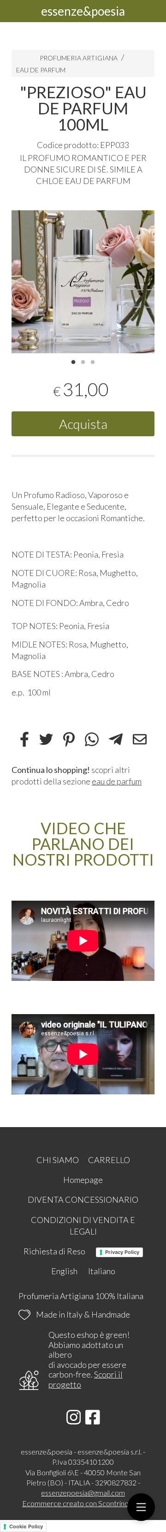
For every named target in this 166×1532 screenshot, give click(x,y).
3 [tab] (92, 361)
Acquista (83, 424)
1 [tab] (73, 361)
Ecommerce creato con (83, 1503)
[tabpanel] (83, 281)
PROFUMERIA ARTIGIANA (79, 58)
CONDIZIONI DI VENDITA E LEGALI (83, 1225)
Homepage (83, 1180)
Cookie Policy (26, 1526)
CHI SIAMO (57, 1160)
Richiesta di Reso (54, 1251)
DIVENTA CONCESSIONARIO (83, 1199)
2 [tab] (83, 361)
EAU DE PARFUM (40, 70)
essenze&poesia (83, 11)
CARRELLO (109, 1160)
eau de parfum (117, 781)
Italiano (101, 1271)
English (64, 1271)
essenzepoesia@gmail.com (83, 1492)
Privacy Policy (122, 1252)
